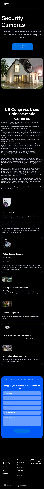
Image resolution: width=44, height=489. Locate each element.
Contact (5, 473)
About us (5, 470)
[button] (36, 4)
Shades (19, 472)
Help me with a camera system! (22, 47)
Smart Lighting (21, 467)
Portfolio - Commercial (6, 467)
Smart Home (20, 462)
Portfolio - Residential (6, 463)
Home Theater (21, 465)
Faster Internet (21, 470)
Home (5, 460)
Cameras (19, 475)
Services (19, 460)
